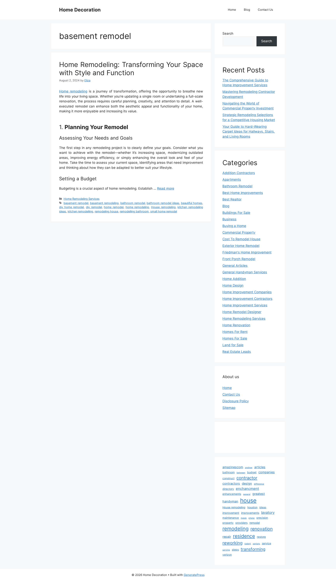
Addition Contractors (238, 173)
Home (232, 9)
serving (226, 550)
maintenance (230, 517)
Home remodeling (73, 91)
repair (226, 537)
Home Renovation (236, 325)
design (247, 483)
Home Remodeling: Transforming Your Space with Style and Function (131, 68)
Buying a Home (234, 226)
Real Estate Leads (236, 352)
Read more (165, 188)
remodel (254, 522)
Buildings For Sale (236, 213)
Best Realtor (232, 199)
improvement (230, 512)
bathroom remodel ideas (163, 203)
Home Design (232, 285)
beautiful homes (191, 203)
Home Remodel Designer (241, 312)
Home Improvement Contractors (247, 299)
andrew (248, 467)
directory (228, 488)
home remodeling (137, 207)
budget (251, 472)
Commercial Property (238, 232)
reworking (232, 542)
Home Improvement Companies (247, 292)
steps (235, 549)
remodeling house (106, 211)
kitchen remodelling (80, 211)
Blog (247, 9)
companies (266, 472)
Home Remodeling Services (82, 198)
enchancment (247, 488)
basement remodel (76, 203)
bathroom (228, 472)
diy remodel (94, 207)
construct (228, 478)
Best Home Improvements (242, 193)
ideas (262, 507)
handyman (230, 501)
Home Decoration (80, 10)
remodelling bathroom (134, 211)
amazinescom (232, 467)
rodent (247, 543)
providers (241, 522)
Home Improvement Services (244, 305)
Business (229, 219)
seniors (256, 543)
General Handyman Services (244, 272)
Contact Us (265, 9)
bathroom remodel (132, 203)
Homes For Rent (235, 332)
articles (259, 467)
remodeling (235, 529)
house (248, 500)
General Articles (235, 266)
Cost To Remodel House (241, 239)
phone (251, 518)
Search (227, 33)
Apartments (231, 179)
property (228, 522)
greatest (258, 494)
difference (259, 484)
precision (262, 517)
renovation (261, 529)
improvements (250, 512)
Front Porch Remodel (238, 259)
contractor (246, 477)
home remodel (113, 207)
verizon (227, 554)
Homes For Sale (234, 338)
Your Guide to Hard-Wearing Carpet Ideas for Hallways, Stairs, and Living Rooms (248, 131)
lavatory (268, 512)
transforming (253, 549)
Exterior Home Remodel (240, 246)
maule (244, 518)
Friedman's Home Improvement (246, 252)
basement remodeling (104, 203)
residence (244, 536)
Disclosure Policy (235, 401)
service (266, 543)
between (241, 472)
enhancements (231, 494)
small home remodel (163, 211)
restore (261, 536)
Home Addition (234, 279)
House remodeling (163, 207)
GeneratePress (194, 575)
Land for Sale (232, 345)
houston (252, 507)
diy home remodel (71, 207)
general (246, 494)
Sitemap (228, 408)
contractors (231, 483)
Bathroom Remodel (237, 186)
